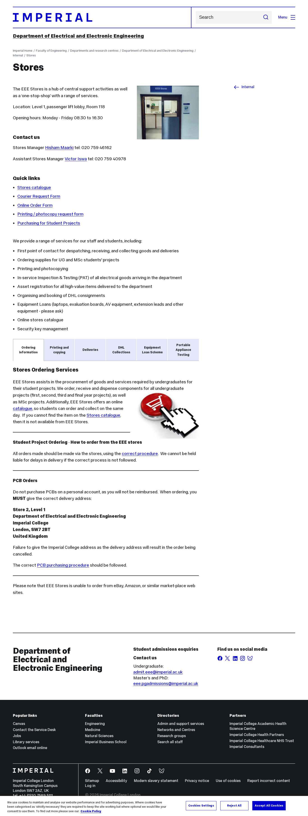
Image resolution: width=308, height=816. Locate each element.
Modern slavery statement (156, 780)
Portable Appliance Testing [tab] (183, 350)
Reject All (234, 805)
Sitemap (92, 780)
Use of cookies (228, 780)
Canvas (19, 723)
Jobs (17, 735)
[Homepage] (102, 17)
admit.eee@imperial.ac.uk (158, 672)
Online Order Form (35, 205)
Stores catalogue (34, 187)
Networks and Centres (176, 729)
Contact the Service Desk (34, 729)
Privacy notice (197, 780)
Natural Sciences (99, 735)
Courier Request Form (38, 196)
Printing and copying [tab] (59, 349)
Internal (18, 55)
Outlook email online (30, 747)
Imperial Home (22, 50)
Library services (26, 742)
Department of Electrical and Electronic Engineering (78, 36)
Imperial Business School (105, 742)
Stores (31, 55)
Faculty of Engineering (51, 50)
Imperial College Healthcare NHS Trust (262, 740)
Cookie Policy (90, 811)
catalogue (22, 408)
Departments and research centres (94, 50)
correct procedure (140, 453)
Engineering (95, 723)
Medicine (92, 729)
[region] (154, 806)
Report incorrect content (268, 780)
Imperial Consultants (247, 746)
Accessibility (116, 780)
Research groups (171, 735)
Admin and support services (180, 723)
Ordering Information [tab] (28, 349)
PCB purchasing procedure (63, 565)
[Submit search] (266, 17)
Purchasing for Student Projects (48, 223)
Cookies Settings (201, 805)
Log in (90, 785)
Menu (282, 17)
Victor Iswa (76, 158)
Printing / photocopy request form (50, 214)
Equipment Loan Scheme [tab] (152, 349)
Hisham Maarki (59, 147)
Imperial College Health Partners (257, 734)
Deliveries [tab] (90, 350)
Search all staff (170, 742)
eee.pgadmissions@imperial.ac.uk (165, 683)
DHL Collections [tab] (121, 349)
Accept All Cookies (269, 805)
